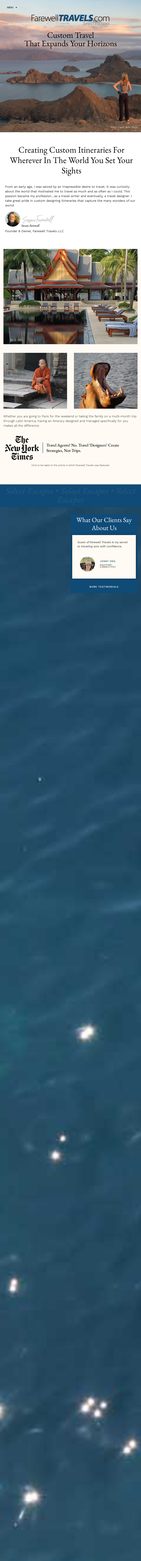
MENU (10, 7)
